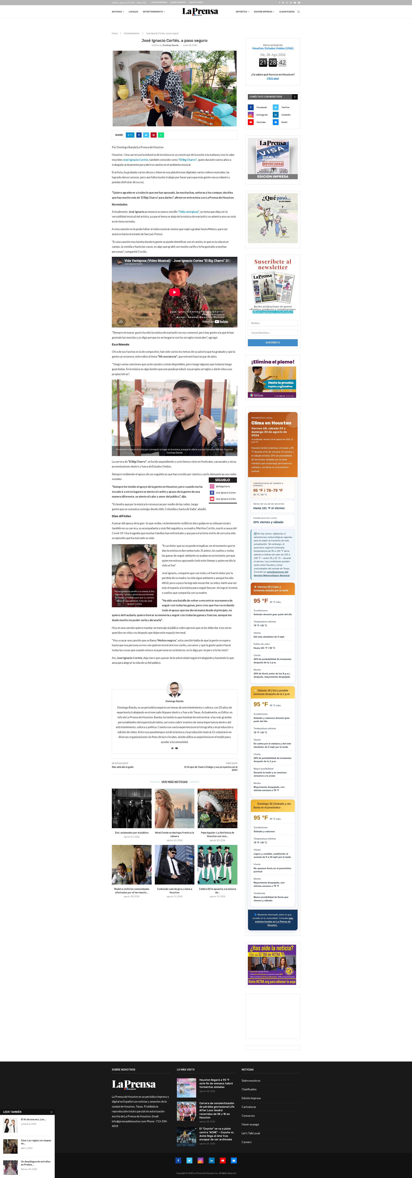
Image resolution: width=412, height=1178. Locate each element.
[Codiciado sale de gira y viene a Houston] (175, 865)
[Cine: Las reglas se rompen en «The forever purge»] (10, 1146)
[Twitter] (283, 2)
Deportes (241, 11)
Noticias (117, 11)
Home (114, 33)
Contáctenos (196, 2)
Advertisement (178, 2)
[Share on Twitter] (146, 135)
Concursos (248, 1115)
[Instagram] (287, 2)
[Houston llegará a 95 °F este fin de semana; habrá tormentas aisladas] (186, 1088)
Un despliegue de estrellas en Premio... (36, 1163)
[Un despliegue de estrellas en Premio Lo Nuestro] (10, 1167)
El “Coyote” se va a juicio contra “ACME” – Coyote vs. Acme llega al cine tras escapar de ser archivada (216, 1134)
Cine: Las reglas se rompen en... (36, 1142)
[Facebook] (279, 2)
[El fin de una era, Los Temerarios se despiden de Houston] (10, 1125)
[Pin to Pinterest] (154, 135)
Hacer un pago (250, 1124)
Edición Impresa (159, 2)
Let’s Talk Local (251, 1133)
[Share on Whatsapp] (161, 135)
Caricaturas (249, 1106)
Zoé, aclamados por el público (132, 832)
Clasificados (287, 11)
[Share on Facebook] (139, 135)
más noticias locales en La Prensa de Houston (274, 921)
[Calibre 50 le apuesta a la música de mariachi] (217, 865)
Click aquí (273, 78)
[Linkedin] (291, 2)
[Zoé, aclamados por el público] (132, 808)
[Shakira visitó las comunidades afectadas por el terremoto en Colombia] (132, 865)
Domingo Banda (170, 45)
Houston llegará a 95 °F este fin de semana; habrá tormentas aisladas (216, 1083)
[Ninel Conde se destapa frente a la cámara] (175, 808)
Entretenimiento (153, 11)
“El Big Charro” (187, 159)
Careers (247, 1142)
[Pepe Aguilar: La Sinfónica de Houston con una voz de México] (217, 808)
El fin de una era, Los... (33, 1119)
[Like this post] (131, 135)
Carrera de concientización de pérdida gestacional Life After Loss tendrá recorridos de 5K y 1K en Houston (216, 1110)
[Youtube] (295, 2)
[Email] (299, 2)
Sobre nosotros (251, 1080)
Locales (133, 11)
